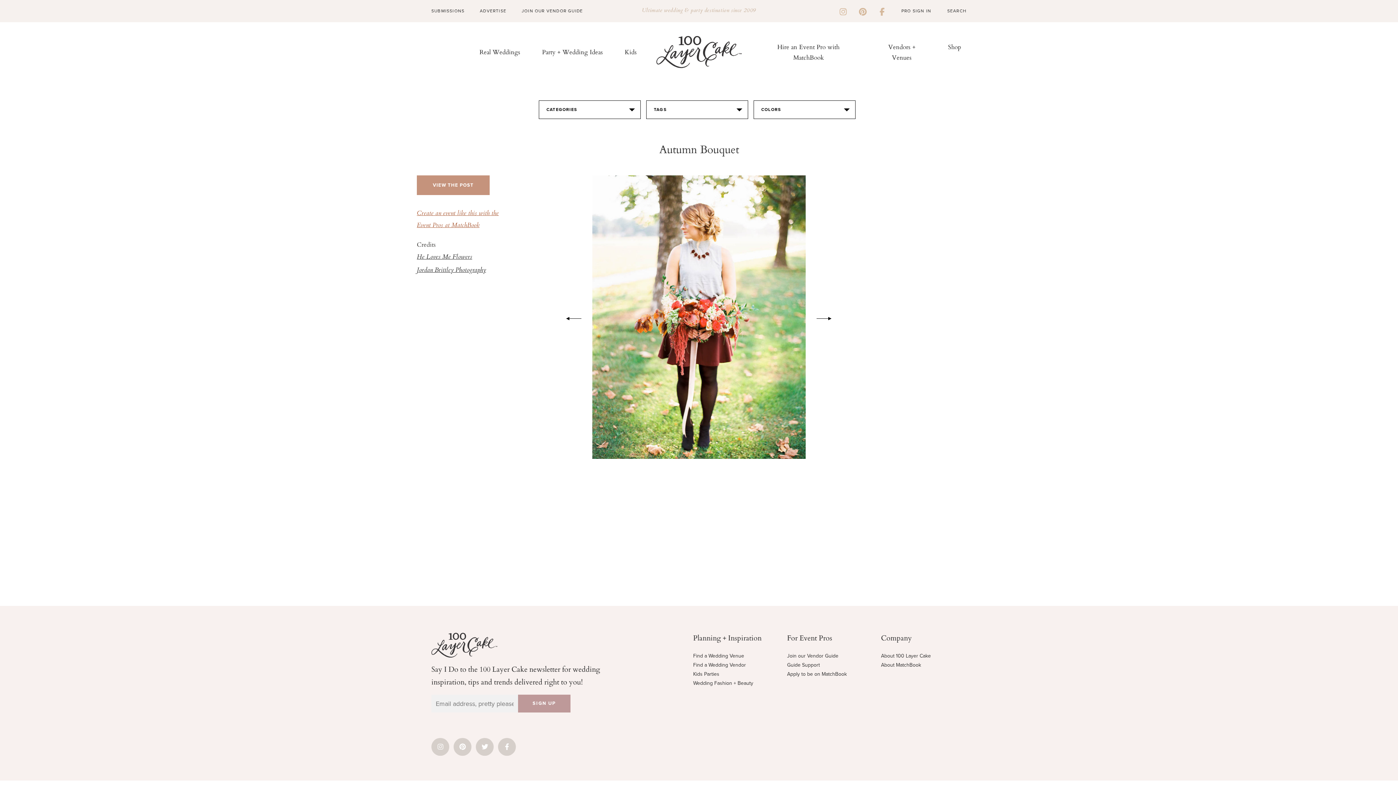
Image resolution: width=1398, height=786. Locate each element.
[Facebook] (882, 11)
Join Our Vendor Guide (552, 10)
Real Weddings (499, 51)
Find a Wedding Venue (718, 656)
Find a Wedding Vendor (719, 665)
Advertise (493, 10)
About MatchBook (901, 665)
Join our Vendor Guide (812, 656)
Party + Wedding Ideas (572, 51)
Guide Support (803, 665)
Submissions (448, 10)
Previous (570, 317)
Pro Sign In (916, 10)
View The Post (453, 185)
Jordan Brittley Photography (451, 270)
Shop (954, 46)
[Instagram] (843, 11)
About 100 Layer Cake (906, 656)
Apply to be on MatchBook (817, 674)
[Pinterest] (863, 11)
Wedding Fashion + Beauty (723, 683)
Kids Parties (706, 674)
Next (828, 317)
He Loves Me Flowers (444, 257)
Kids (631, 51)
